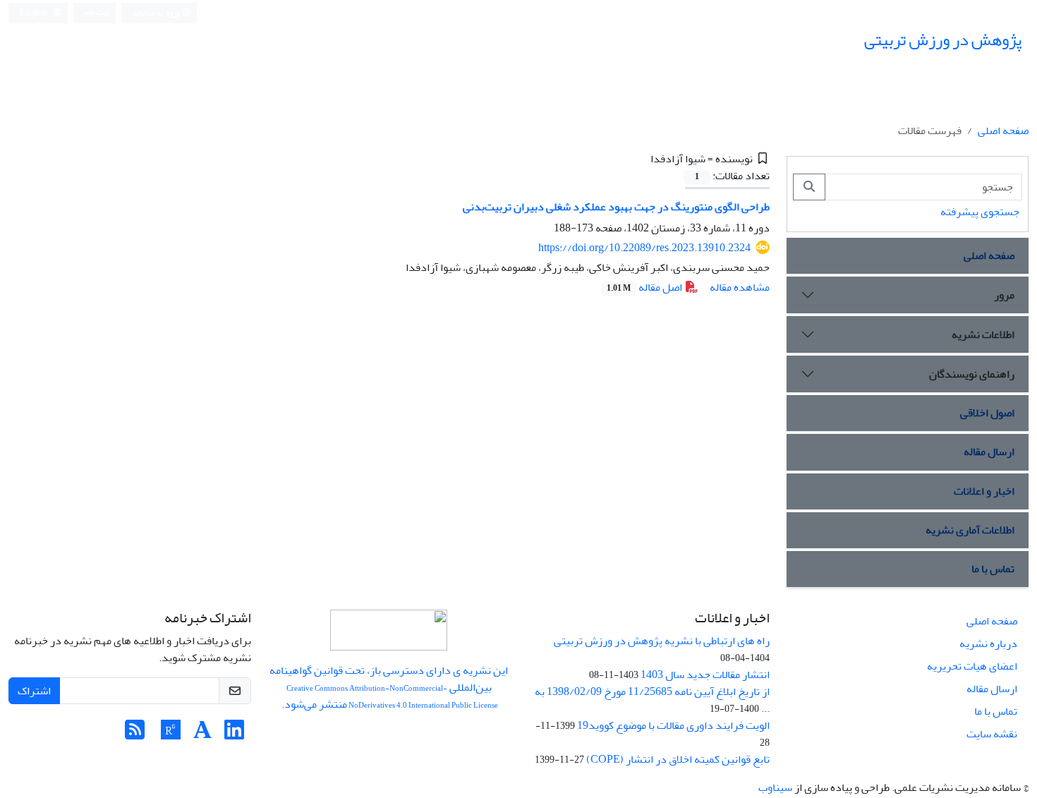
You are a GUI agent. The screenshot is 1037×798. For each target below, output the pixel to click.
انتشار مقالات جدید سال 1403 (705, 674)
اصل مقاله (645, 287)
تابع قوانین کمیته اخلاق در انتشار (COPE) (678, 759)
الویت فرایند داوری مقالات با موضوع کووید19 (673, 725)
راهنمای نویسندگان (971, 374)
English (34, 13)
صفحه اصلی (1003, 130)
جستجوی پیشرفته (979, 211)
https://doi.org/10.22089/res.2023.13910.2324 (644, 247)
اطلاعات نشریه (983, 334)
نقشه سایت (991, 733)
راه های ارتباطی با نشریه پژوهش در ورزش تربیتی (662, 640)
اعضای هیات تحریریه (972, 666)
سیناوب (775, 787)
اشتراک (34, 690)
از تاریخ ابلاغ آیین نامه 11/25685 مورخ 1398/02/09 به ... (652, 700)
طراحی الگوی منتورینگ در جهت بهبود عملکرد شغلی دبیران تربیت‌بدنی (616, 206)
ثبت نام (97, 12)
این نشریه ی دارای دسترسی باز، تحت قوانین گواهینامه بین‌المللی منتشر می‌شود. (388, 687)
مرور (1004, 295)
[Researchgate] (171, 734)
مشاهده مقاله (740, 287)
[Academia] (202, 734)
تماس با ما (992, 568)
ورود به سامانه (157, 13)
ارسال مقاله (989, 451)
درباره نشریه (988, 643)
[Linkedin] (234, 734)
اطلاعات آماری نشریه (970, 529)
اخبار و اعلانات (984, 491)
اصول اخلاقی (987, 412)
